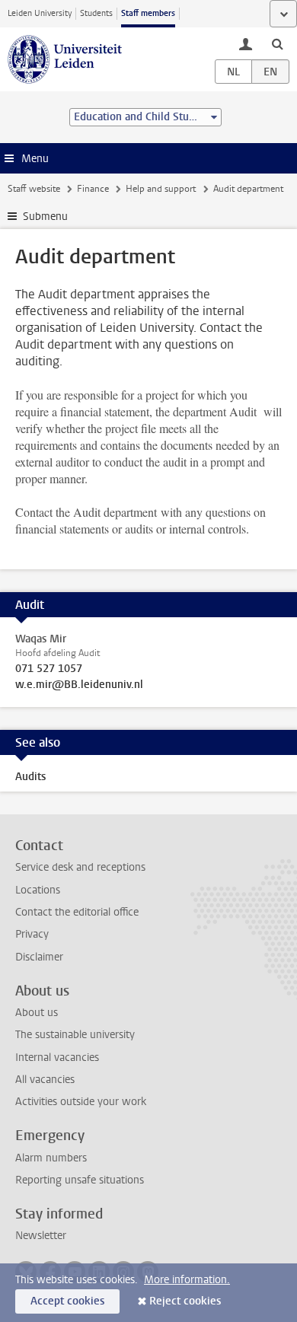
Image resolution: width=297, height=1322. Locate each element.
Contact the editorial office (77, 912)
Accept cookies (67, 1301)
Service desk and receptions (80, 867)
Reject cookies (185, 1301)
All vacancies (45, 1079)
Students (96, 13)
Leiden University (40, 13)
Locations (37, 890)
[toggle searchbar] (277, 43)
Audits (30, 776)
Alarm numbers (51, 1158)
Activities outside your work (80, 1101)
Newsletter (40, 1235)
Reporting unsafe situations (79, 1180)
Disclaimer (39, 957)
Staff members (148, 13)
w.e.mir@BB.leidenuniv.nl (79, 685)
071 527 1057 (48, 669)
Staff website (34, 189)
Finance (93, 189)
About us (36, 1012)
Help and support (161, 189)
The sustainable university (75, 1034)
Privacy (32, 934)
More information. (187, 1280)
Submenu (45, 216)
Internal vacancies (57, 1057)
